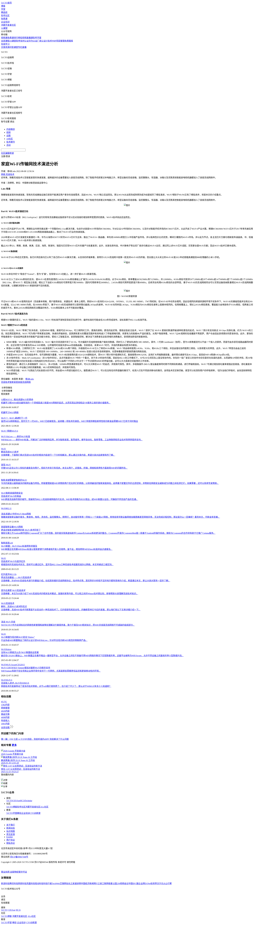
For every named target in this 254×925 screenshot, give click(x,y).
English (9, 837)
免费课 (4, 19)
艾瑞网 (63, 883)
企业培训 (5, 22)
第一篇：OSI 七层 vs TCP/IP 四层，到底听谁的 (22, 739)
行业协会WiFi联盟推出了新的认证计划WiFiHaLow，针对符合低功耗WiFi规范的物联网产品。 (44, 640)
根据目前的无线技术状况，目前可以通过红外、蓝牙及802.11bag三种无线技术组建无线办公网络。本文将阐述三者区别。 (57, 564)
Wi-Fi (12, 412)
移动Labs (29, 379)
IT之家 (99, 883)
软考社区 (5, 15)
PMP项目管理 (58, 41)
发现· (6, 465)
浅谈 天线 (8, 622)
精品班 (4, 12)
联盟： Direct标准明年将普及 (19, 546)
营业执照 (5, 872)
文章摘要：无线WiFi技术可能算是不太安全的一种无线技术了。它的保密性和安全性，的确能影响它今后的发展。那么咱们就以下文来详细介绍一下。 (71, 610)
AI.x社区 (44, 807)
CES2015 (21, 665)
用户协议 (10, 840)
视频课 (4, 38)
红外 (3, 574)
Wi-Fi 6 (15, 431)
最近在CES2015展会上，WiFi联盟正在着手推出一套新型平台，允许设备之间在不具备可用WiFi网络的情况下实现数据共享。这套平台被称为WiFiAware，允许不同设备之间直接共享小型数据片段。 (92, 655)
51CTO (9, 800)
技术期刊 (10, 142)
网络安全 (18, 493)
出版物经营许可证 (18, 872)
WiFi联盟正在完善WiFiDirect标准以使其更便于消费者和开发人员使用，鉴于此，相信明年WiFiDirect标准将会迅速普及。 (57, 549)
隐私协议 (10, 843)
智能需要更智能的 (14, 480)
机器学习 (5, 412)
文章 (3, 47)
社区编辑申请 (7, 153)
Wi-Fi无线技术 (7, 603)
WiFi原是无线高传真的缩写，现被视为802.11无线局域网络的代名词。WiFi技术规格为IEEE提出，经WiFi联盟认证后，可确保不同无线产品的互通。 (69, 499)
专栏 (20, 47)
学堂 (3, 9)
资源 (7, 47)
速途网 (78, 883)
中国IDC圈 (133, 883)
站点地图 (10, 831)
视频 (8, 132)
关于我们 (10, 825)
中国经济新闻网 (88, 883)
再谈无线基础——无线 (16, 577)
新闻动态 (10, 828)
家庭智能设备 (7, 527)
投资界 (154, 883)
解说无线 (9, 452)
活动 (8, 145)
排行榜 (17, 38)
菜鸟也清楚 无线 (13, 590)
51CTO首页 (6, 3)
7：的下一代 (14, 418)
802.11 (9, 508)
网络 (16, 412)
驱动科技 (39, 883)
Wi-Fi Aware (11, 665)
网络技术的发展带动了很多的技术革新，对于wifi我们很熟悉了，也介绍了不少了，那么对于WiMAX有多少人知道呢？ (56, 686)
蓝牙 (7, 574)
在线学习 (5, 44)
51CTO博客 (11, 807)
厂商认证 (41, 41)
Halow (9, 649)
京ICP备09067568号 (19, 857)
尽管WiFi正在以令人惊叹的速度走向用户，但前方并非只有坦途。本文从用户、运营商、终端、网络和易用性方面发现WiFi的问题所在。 (64, 468)
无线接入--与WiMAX (15, 683)
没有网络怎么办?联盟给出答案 (20, 652)
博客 (3, 6)
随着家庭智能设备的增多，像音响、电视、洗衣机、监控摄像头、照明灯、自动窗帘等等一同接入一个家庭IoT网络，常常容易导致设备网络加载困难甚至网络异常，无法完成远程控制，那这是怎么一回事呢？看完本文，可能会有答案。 (110, 517)
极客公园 (112, 883)
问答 (12, 47)
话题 (8, 135)
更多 (14, 745)
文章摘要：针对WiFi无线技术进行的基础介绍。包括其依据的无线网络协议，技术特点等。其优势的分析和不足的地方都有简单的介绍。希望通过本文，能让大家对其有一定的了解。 (85, 580)
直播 (24, 47)
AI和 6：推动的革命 (17, 399)
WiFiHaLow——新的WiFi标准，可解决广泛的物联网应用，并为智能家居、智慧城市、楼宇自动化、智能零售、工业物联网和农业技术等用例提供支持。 (72, 440)
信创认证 (24, 41)
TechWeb (56, 883)
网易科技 (22, 883)
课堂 (16, 47)
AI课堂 (4, 28)
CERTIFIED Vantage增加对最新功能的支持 (25, 668)
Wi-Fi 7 (4, 431)
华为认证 (33, 41)
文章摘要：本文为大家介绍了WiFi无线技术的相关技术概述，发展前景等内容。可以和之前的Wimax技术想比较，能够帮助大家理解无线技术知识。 (69, 593)
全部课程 (5, 41)
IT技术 (49, 41)
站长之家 (70, 883)
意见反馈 (10, 834)
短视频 (23, 38)
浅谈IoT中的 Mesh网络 (16, 514)
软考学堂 (37, 38)
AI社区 (9, 139)
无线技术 (5, 382)
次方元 (160, 883)
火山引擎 (167, 883)
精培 (19, 813)
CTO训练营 (35, 813)
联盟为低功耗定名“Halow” (18, 637)
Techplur (28, 800)
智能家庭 (10, 493)
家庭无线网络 (24, 382)
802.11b (13, 574)
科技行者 (47, 883)
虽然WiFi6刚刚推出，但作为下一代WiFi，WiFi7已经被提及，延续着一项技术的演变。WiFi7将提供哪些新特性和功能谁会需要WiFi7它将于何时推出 (69, 421)
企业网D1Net (145, 883)
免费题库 (69, 41)
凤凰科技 (30, 883)
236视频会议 (122, 883)
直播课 (29, 38)
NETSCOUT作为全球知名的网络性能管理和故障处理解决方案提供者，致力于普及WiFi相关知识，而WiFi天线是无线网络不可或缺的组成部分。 (68, 625)
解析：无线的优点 (14, 606)
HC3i (22, 800)
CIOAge (16, 800)
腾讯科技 (14, 883)
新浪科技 (5, 883)
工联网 (105, 883)
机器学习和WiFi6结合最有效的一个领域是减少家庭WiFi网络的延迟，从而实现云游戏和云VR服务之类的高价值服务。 (56, 403)
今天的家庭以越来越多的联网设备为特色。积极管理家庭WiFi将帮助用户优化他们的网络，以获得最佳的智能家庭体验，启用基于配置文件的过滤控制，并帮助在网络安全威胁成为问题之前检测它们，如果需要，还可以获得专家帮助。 (110, 483)
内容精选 (10, 129)
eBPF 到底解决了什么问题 (56, 739)
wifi (11, 543)
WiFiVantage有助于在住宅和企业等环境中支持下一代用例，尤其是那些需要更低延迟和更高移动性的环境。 (51, 671)
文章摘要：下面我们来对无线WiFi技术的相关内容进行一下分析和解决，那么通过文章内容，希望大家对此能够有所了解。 (58, 455)
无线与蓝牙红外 (13, 561)
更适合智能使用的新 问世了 (21, 530)
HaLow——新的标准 (15, 436)
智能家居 (14, 382)
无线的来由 (11, 496)
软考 (18, 41)
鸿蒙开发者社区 (8, 25)
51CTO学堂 (11, 813)
